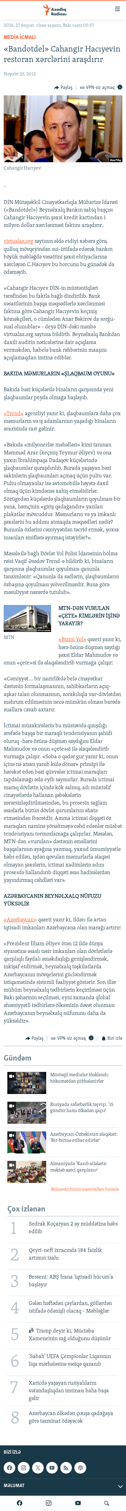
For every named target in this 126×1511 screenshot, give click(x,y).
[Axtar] (107, 1503)
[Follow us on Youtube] (52, 1468)
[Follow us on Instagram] (23, 1468)
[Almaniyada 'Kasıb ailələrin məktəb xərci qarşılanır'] (26, 1172)
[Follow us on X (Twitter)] (38, 1468)
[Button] (63, 88)
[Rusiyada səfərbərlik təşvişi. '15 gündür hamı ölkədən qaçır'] (26, 1113)
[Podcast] (80, 1468)
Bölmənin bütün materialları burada (85, 1189)
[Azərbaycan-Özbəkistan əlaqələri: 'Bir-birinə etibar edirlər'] (26, 1142)
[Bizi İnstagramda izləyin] (48, 1503)
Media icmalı (20, 37)
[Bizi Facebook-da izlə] (19, 1503)
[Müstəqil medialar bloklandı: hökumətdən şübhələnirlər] (26, 1083)
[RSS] (66, 1468)
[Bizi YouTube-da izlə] (78, 1503)
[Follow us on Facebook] (9, 1468)
